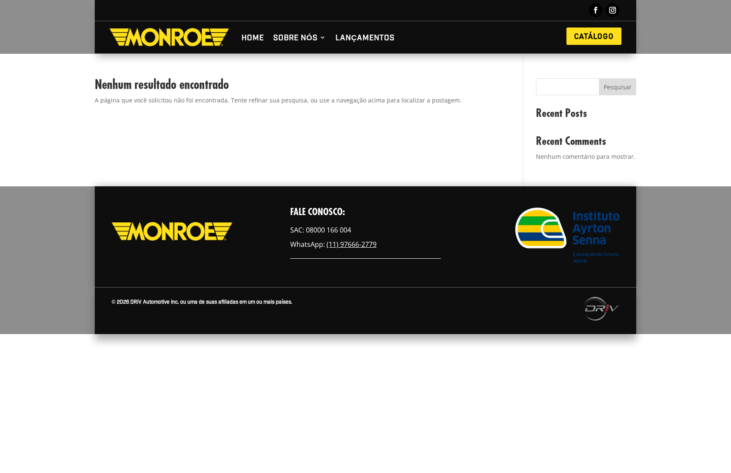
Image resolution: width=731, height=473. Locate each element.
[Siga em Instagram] (612, 10)
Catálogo (594, 36)
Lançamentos (365, 37)
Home (253, 37)
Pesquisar (618, 87)
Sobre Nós (295, 37)
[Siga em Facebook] (595, 10)
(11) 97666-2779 (351, 244)
